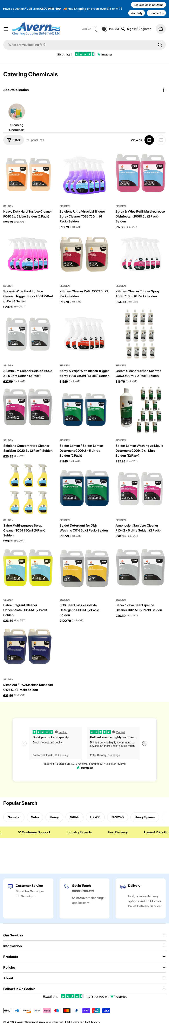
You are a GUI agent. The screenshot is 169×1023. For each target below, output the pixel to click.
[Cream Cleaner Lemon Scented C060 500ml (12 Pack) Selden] (141, 334)
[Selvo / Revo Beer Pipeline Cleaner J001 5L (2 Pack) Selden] (141, 569)
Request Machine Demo (148, 4)
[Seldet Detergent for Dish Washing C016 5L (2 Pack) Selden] (85, 489)
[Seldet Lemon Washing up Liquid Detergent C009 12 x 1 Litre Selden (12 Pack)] (141, 409)
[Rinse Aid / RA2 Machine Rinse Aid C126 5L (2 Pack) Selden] (28, 648)
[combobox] (84, 45)
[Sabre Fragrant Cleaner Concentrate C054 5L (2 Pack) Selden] (28, 569)
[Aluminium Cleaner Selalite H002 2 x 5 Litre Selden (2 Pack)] (28, 334)
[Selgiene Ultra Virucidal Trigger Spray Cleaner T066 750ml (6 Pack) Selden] (85, 175)
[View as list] (161, 140)
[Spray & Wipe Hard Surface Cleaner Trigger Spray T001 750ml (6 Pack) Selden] (28, 255)
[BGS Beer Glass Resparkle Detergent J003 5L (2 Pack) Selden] (85, 569)
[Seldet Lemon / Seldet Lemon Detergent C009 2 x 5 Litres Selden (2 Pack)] (85, 409)
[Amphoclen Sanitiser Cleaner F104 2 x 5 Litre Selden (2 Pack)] (141, 489)
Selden (8, 206)
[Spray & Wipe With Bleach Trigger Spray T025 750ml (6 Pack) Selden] (85, 334)
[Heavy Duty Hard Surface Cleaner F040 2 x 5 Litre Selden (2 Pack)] (28, 175)
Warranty (136, 13)
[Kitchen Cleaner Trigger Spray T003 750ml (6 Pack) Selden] (141, 255)
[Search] (159, 44)
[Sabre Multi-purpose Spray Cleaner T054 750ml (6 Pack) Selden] (28, 489)
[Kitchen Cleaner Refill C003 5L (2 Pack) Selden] (85, 255)
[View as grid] (149, 140)
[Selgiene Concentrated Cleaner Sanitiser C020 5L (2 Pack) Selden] (28, 409)
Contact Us (156, 13)
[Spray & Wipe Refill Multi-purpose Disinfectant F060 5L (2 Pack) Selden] (141, 175)
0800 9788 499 (50, 9)
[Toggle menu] (5, 28)
